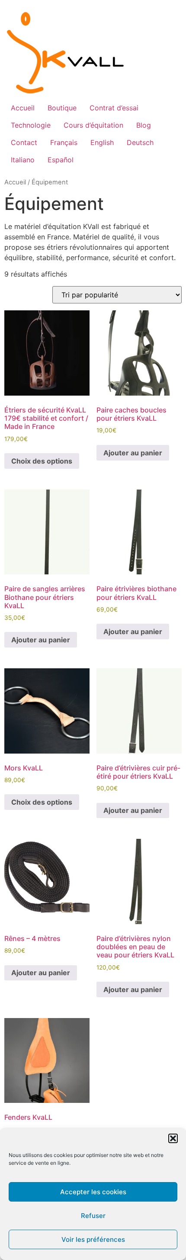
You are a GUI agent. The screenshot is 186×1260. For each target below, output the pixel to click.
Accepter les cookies (93, 1192)
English (102, 142)
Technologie (31, 125)
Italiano (23, 159)
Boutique (62, 107)
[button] (173, 1138)
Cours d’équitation (93, 125)
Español (61, 159)
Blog (143, 125)
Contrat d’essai (114, 107)
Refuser (93, 1216)
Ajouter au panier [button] (132, 452)
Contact (24, 142)
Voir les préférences (93, 1239)
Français (63, 142)
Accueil (23, 107)
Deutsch (140, 142)
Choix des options (41, 461)
